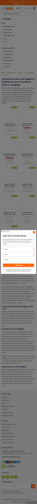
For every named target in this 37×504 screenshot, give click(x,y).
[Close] (34, 232)
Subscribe (18, 265)
